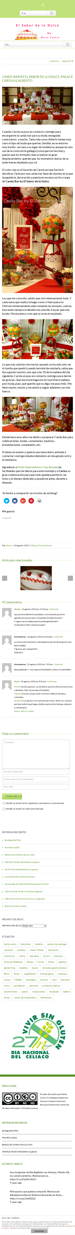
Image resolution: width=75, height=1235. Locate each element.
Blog (33, 545)
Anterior (55, 61)
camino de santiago (57, 944)
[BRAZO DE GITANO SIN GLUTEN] (36, 578)
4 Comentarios (45, 545)
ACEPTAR (39, 1231)
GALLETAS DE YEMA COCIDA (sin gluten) (24, 891)
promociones (10, 991)
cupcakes (34, 956)
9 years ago (16, 1182)
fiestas (30, 962)
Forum (41, 962)
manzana (62, 973)
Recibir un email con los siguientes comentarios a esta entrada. (35, 803)
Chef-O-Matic (37, 950)
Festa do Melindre (13, 962)
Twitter (37, 5)
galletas (62, 962)
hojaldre (23, 967)
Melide (18, 979)
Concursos (9, 956)
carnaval (8, 950)
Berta (17, 681)
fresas (51, 962)
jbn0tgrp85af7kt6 (13, 840)
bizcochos (26, 944)
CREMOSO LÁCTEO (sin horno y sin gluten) (25, 898)
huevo (35, 967)
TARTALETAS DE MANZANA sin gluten (22, 862)
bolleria (39, 944)
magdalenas (30, 973)
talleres (66, 991)
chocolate (53, 950)
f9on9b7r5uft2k (12, 847)
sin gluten (54, 991)
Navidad (65, 979)
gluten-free (9, 967)
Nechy (17, 609)
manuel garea (47, 973)
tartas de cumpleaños (25, 997)
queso (25, 991)
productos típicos (51, 985)
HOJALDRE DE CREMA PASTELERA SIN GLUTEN (27, 884)
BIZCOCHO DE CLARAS (16, 906)
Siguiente (66, 61)
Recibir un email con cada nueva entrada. (25, 808)
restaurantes (38, 991)
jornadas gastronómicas (54, 967)
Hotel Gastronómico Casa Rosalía (37, 467)
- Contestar (53, 609)
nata (54, 979)
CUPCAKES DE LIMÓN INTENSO (20, 876)
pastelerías (19, 985)
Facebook (31, 5)
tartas (7, 997)
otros (7, 985)
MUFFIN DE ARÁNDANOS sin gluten (21, 869)
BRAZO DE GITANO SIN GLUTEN (20, 854)
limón (17, 973)
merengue (31, 979)
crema (22, 956)
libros (7, 973)
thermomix (46, 997)
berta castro (10, 944)
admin (9, 545)
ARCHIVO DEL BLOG (11, 925)
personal (33, 985)
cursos (46, 956)
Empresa (58, 956)
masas (7, 979)
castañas (21, 950)
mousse (44, 979)
